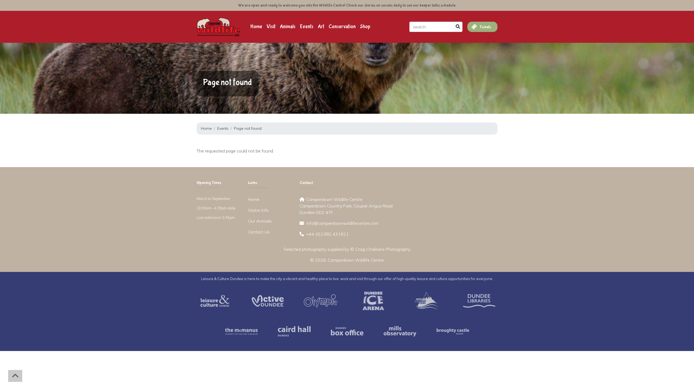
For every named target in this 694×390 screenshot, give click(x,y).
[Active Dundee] (267, 300)
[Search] (458, 27)
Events (306, 27)
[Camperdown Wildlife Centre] (218, 26)
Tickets (485, 27)
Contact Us (259, 232)
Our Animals (260, 221)
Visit (270, 27)
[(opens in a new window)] (214, 300)
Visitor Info (258, 210)
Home (256, 27)
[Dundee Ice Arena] (373, 300)
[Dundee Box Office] (347, 331)
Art (321, 27)
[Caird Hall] (294, 331)
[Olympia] (320, 300)
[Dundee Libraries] (479, 300)
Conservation (342, 27)
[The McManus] (241, 331)
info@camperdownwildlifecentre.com (342, 223)
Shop (365, 27)
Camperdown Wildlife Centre (356, 260)
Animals (287, 27)
